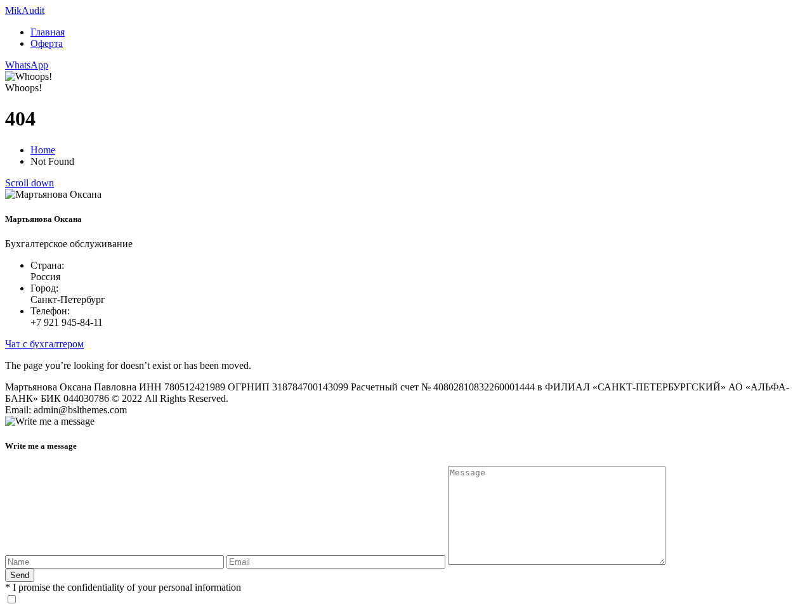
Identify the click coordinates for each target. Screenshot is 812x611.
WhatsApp (26, 65)
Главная (47, 32)
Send (19, 575)
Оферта (46, 43)
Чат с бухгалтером (44, 343)
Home (42, 150)
